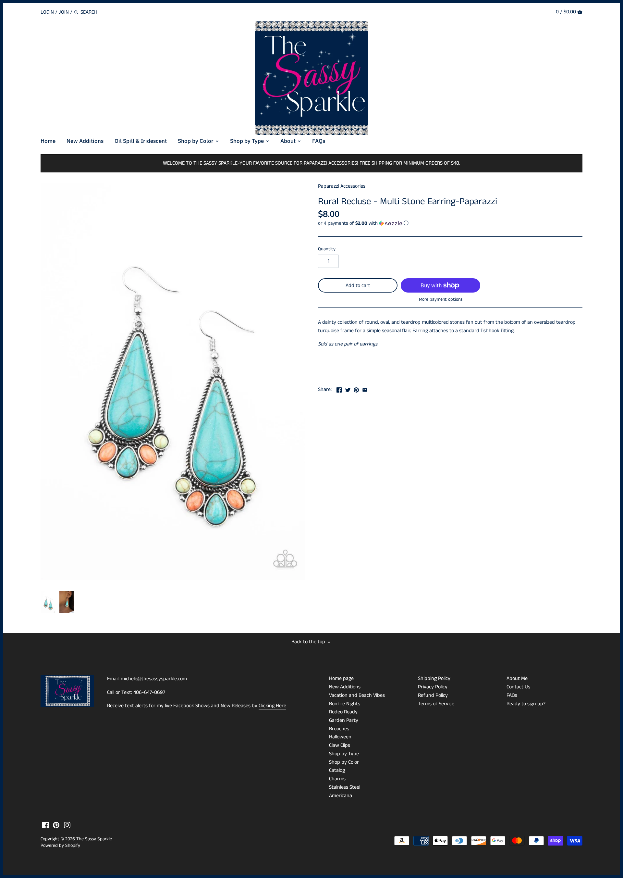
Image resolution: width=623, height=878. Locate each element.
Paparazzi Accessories (341, 186)
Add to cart (358, 285)
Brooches (339, 729)
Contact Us (518, 687)
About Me (517, 678)
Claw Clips (339, 745)
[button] (450, 223)
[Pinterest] (56, 825)
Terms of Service (436, 704)
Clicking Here (272, 705)
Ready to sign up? (526, 704)
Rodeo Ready (343, 712)
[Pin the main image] (356, 389)
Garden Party (343, 720)
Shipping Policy (434, 678)
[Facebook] (45, 825)
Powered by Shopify (60, 845)
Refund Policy (433, 695)
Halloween (340, 737)
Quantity (327, 249)
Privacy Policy (432, 687)
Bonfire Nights (344, 704)
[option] (48, 602)
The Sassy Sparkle (94, 839)
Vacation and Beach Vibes (357, 695)
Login (47, 12)
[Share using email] (364, 389)
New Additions (344, 687)
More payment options (440, 299)
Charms (337, 779)
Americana (340, 795)
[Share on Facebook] (339, 389)
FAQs (512, 695)
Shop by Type (344, 754)
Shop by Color (344, 762)
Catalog (337, 770)
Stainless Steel (344, 787)
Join (64, 12)
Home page (341, 678)
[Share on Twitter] (347, 389)
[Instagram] (67, 825)
